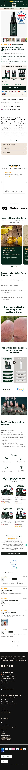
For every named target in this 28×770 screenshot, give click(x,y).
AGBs (2, 731)
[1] (12, 266)
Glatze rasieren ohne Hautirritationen (9, 697)
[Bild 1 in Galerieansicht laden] (14, 24)
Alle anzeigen (14, 481)
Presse (2, 685)
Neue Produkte (4, 710)
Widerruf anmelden (6, 739)
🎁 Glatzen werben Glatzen (7, 674)
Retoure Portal (5, 737)
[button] (4, 44)
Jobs (2, 722)
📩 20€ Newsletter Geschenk (7, 689)
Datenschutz (4, 729)
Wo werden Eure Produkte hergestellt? (12, 280)
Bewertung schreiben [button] (14, 553)
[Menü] (1, 5)
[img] (14, 167)
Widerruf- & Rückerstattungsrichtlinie (9, 727)
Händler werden (4, 687)
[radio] (6, 74)
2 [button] (12, 641)
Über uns (3, 720)
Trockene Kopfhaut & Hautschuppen (9, 703)
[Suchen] (5, 5)
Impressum (3, 733)
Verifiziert (13, 567)
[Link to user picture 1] (4, 622)
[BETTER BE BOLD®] (14, 5)
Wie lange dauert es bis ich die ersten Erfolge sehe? (11, 298)
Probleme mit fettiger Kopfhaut (7, 701)
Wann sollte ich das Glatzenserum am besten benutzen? (11, 291)
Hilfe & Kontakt (4, 683)
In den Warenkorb (14, 88)
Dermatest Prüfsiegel (5, 712)
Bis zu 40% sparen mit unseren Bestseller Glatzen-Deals (14, 479)
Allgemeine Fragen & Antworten (8, 680)
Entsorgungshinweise (5, 735)
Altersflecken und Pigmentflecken (8, 706)
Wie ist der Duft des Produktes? (10, 285)
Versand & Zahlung (5, 725)
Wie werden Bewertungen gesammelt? (9, 645)
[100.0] (13, 563)
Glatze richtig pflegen (5, 699)
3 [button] (14, 641)
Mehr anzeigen (14, 140)
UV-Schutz (3, 708)
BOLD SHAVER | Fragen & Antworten (9, 676)
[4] (16, 266)
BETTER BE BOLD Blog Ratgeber (8, 678)
